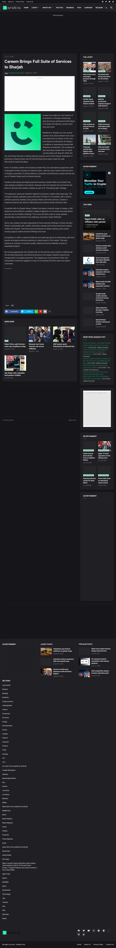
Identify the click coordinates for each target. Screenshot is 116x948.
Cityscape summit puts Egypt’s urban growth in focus (88, 150)
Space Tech (6, 874)
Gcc (3, 758)
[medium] (104, 931)
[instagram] (94, 931)
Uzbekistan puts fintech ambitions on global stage (103, 236)
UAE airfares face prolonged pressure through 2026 (89, 78)
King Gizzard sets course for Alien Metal (89, 481)
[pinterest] (113, 1)
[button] (106, 8)
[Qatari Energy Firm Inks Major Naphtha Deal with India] (88, 260)
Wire (3, 910)
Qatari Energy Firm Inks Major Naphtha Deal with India (103, 260)
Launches (88, 8)
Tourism (5, 902)
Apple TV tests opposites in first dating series (104, 456)
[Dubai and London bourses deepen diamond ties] (84, 651)
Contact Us (29, 1)
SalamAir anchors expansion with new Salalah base (103, 272)
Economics (6, 714)
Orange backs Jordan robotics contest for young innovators (102, 297)
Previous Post (8, 420)
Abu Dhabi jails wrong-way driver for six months (104, 77)
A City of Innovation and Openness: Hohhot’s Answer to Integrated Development (95, 352)
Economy (5, 717)
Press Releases (7, 839)
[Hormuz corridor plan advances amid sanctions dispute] (88, 248)
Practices (5, 835)
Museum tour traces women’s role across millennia (36, 346)
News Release (7, 819)
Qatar (4, 843)
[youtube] (109, 1)
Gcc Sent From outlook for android (14, 766)
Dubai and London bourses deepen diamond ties (101, 650)
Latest (34, 8)
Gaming (5, 754)
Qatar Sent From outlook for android (15, 847)
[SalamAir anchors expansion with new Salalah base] (88, 272)
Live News (5, 794)
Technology (6, 894)
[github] (79, 935)
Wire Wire (5, 914)
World (4, 918)
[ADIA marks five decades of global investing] (88, 310)
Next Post (72, 420)
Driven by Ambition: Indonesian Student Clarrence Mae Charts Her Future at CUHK (97, 345)
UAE (12, 56)
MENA (4, 802)
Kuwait (4, 786)
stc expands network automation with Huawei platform (100, 661)
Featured (5, 742)
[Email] (45, 311)
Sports (4, 878)
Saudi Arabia (6, 855)
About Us (11, 1)
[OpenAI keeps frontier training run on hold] (88, 322)
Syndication (6, 890)
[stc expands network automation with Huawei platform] (84, 661)
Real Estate (6, 851)
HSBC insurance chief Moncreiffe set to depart (104, 126)
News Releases (7, 823)
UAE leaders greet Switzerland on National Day (63, 345)
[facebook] (102, 1)
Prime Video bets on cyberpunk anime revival (104, 481)
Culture (4, 709)
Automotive (6, 685)
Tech (79, 8)
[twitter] (106, 1)
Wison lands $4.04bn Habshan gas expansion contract (103, 284)
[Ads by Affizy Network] (109, 173)
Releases (99, 8)
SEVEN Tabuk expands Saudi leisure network (88, 101)
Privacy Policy (20, 1)
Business (70, 8)
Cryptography (7, 705)
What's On (47, 8)
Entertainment (7, 726)
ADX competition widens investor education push (100, 672)
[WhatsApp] (36, 311)
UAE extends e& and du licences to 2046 (88, 126)
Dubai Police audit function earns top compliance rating (15, 345)
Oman (4, 827)
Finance (5, 746)
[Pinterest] (41, 311)
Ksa (3, 782)
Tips (3, 898)
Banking (5, 693)
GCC (3, 762)
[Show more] (49, 311)
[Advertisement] (58, 35)
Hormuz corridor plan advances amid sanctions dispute (103, 248)
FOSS (4, 750)
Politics (59, 8)
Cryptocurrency (7, 701)
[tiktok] (84, 935)
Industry (5, 774)
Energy (4, 722)
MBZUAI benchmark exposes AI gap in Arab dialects (104, 102)
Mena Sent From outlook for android (15, 806)
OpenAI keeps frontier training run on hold (103, 322)
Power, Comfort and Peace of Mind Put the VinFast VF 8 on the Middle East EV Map (96, 361)
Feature (5, 738)
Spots (4, 886)
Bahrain (5, 689)
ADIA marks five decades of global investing (102, 310)
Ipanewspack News (9, 778)
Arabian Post (20, 944)
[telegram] (99, 931)
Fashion (5, 734)
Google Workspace (8, 770)
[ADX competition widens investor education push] (84, 673)
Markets (5, 798)
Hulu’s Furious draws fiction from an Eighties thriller (89, 457)
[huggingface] (109, 931)
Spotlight (5, 882)
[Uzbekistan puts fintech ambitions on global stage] (88, 236)
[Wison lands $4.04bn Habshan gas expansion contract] (88, 284)
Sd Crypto (5, 859)
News (4, 815)
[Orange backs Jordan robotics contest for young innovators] (88, 296)
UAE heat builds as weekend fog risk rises (103, 149)
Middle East (6, 811)
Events (4, 730)
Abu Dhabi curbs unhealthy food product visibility (15, 374)
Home (4, 1)
